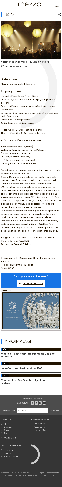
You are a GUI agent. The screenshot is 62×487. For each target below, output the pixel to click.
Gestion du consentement (15, 475)
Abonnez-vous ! (33, 283)
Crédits (52, 475)
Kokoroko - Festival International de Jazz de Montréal (28, 355)
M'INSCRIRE (55, 410)
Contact (44, 475)
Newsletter (9, 410)
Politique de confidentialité (48, 473)
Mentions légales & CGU (25, 473)
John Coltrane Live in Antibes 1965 (21, 368)
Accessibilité (33, 475)
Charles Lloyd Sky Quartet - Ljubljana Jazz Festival (27, 382)
